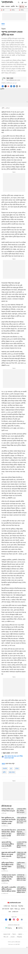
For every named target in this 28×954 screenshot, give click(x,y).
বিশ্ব (17, 6)
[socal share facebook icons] (2, 87)
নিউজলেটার (19, 937)
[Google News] (21, 919)
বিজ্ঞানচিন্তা (20, 906)
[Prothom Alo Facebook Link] (7, 919)
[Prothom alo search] (19, 2)
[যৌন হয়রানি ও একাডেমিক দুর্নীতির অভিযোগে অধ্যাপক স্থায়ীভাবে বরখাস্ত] (22, 890)
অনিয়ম (16, 768)
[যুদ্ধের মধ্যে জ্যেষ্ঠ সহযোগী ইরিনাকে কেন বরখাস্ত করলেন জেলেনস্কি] (22, 856)
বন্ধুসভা (11, 909)
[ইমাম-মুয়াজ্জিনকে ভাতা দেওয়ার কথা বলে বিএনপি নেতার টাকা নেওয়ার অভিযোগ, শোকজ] (22, 822)
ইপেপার (23, 909)
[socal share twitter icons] (5, 87)
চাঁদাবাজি (5, 768)
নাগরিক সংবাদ (7, 906)
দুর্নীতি (4, 772)
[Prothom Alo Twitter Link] (11, 919)
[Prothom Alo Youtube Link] (18, 919)
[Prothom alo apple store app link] (19, 928)
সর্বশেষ (2, 6)
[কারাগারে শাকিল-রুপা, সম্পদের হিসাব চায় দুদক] (22, 811)
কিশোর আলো (14, 906)
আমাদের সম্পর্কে (6, 934)
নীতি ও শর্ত (6, 937)
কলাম (3, 24)
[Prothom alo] (7, 2)
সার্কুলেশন (20, 934)
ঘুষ (11, 768)
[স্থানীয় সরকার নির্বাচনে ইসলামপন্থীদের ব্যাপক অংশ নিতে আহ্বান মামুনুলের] (22, 867)
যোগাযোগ (13, 937)
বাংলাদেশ (8, 6)
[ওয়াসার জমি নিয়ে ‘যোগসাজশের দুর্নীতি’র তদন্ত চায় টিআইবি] (22, 845)
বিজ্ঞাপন (14, 934)
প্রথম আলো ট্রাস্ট (5, 909)
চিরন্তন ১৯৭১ (17, 909)
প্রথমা (10, 912)
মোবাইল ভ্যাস (15, 912)
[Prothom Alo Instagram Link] (15, 919)
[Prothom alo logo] (14, 903)
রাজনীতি (13, 6)
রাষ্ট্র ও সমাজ (11, 772)
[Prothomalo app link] (9, 928)
